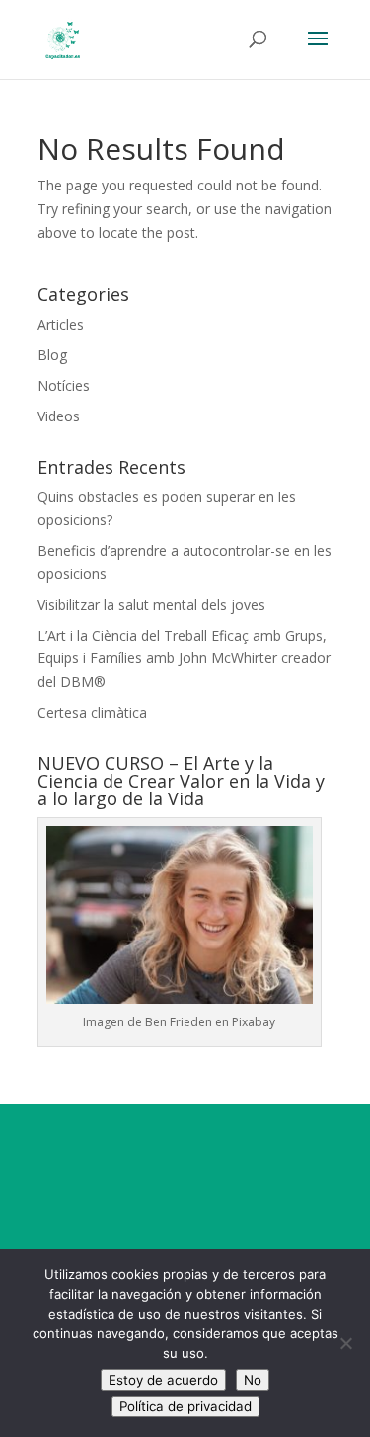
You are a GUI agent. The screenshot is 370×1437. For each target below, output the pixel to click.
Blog (52, 354)
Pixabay (253, 1022)
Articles (60, 324)
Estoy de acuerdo (163, 1380)
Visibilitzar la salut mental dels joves (151, 604)
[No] (345, 1343)
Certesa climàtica (92, 712)
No (252, 1380)
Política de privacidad (185, 1406)
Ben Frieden (178, 1022)
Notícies (63, 385)
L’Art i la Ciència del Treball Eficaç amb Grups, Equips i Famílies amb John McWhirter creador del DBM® (184, 659)
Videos (58, 416)
